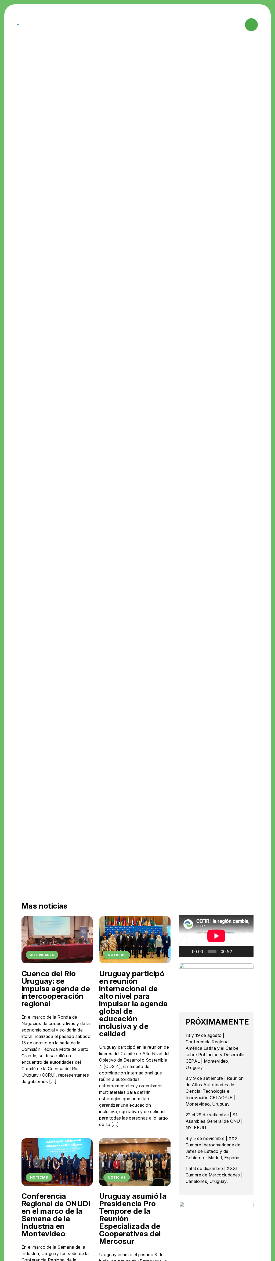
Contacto (211, 22)
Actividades (92, 22)
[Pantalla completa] (246, 951)
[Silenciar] (238, 951)
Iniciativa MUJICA (147, 24)
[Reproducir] (186, 951)
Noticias (121, 22)
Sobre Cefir (65, 24)
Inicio (45, 22)
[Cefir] (20, 25)
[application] (216, 936)
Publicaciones (179, 22)
